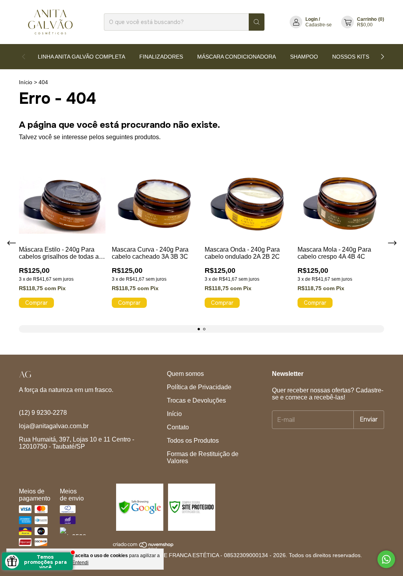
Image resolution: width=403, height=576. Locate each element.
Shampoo (304, 56)
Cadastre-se (318, 25)
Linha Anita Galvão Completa (81, 56)
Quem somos (185, 373)
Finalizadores (161, 56)
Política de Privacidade (199, 387)
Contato (178, 427)
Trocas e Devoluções (196, 400)
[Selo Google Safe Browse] (139, 529)
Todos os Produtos (193, 440)
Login (311, 19)
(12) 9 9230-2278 (43, 412)
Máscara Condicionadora (236, 56)
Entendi (80, 562)
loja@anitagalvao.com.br (54, 426)
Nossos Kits (350, 56)
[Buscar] (256, 22)
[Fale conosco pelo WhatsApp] (386, 559)
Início (25, 82)
